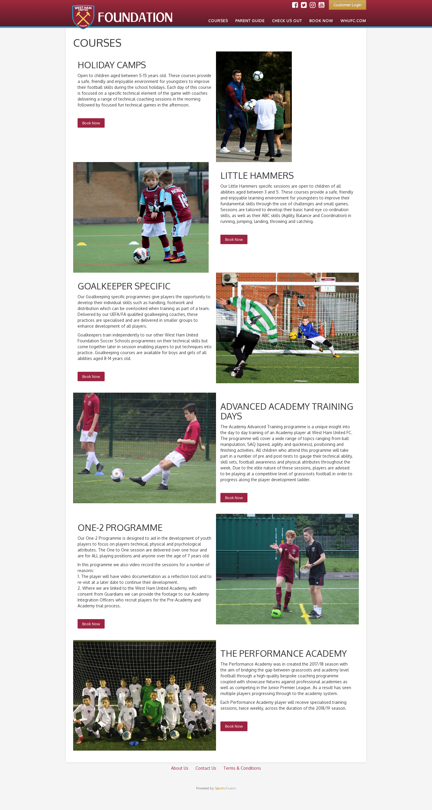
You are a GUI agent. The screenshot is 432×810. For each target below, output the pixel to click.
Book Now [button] (91, 123)
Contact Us (205, 768)
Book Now (321, 20)
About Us (179, 768)
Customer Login (347, 4)
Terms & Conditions (242, 768)
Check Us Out (287, 20)
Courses (218, 20)
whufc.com (353, 20)
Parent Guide (250, 20)
